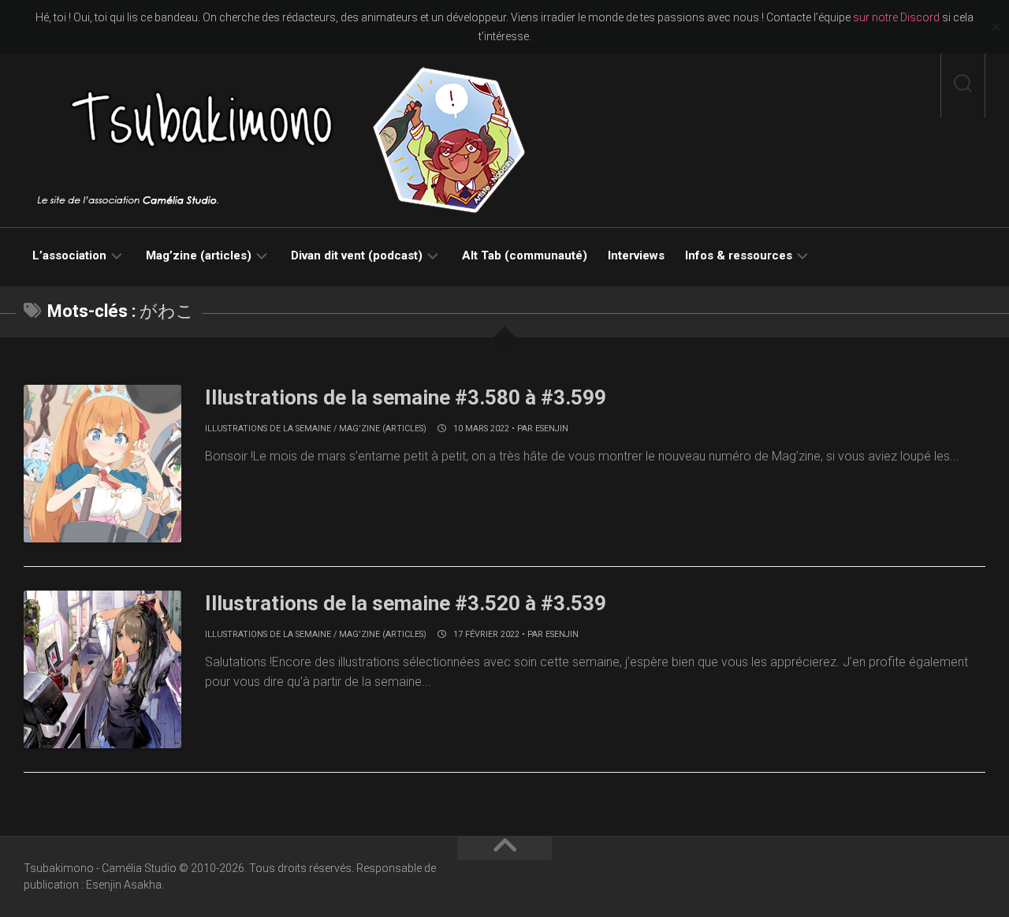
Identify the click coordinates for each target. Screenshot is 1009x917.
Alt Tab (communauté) (524, 255)
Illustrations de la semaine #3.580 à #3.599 (405, 397)
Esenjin (551, 428)
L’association (69, 255)
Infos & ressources (738, 255)
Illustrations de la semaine (268, 428)
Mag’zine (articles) (198, 255)
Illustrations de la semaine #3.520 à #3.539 (405, 603)
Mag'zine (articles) (382, 428)
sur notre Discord (896, 17)
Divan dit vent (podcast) (357, 255)
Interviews (636, 255)
